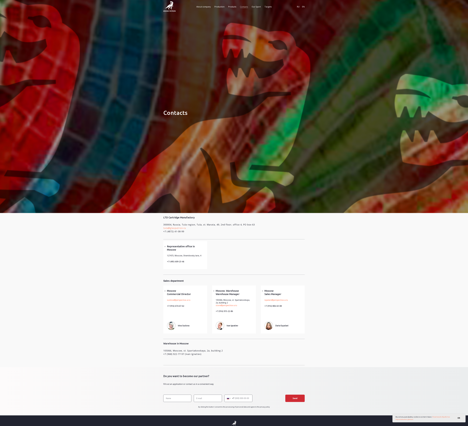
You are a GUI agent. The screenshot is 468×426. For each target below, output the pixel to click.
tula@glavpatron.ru (174, 228)
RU (298, 6)
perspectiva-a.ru (229, 305)
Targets (268, 6)
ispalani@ (268, 300)
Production (219, 6)
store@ (219, 305)
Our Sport (256, 6)
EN (303, 6)
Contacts (244, 6)
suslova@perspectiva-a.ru (178, 300)
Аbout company (203, 6)
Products (232, 6)
